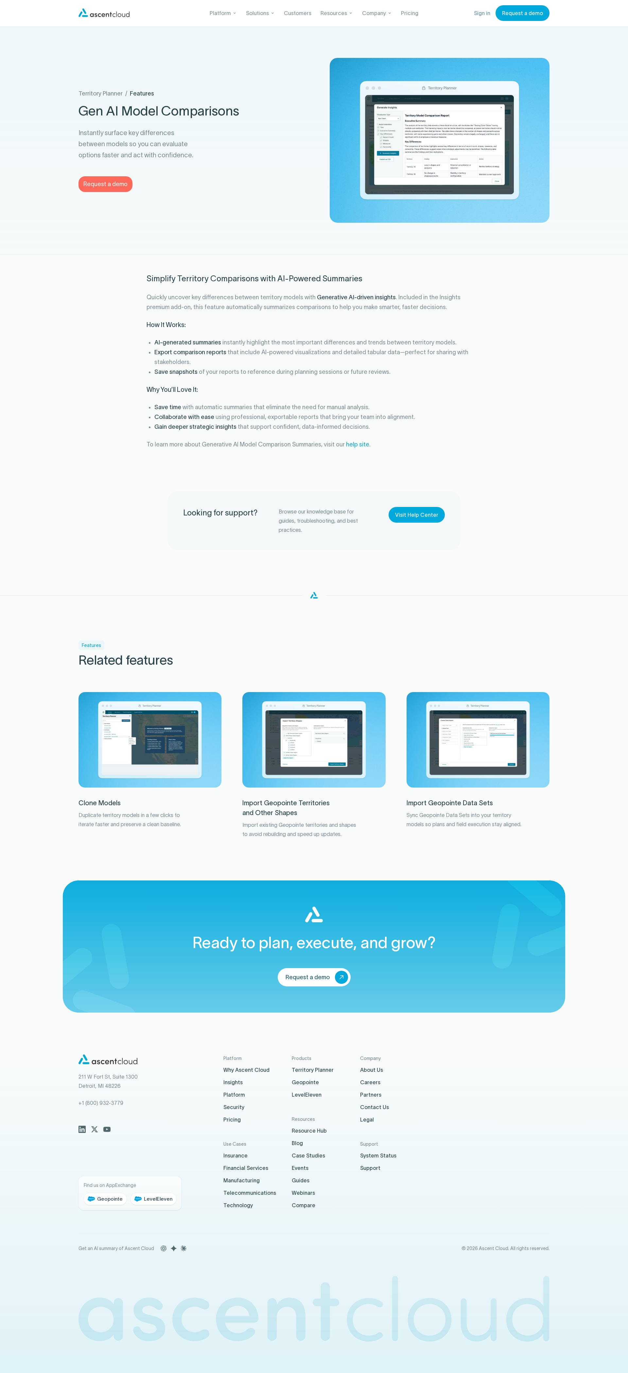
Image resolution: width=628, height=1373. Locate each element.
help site (357, 444)
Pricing (409, 13)
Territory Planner (100, 93)
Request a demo (105, 184)
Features (142, 93)
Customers (297, 13)
